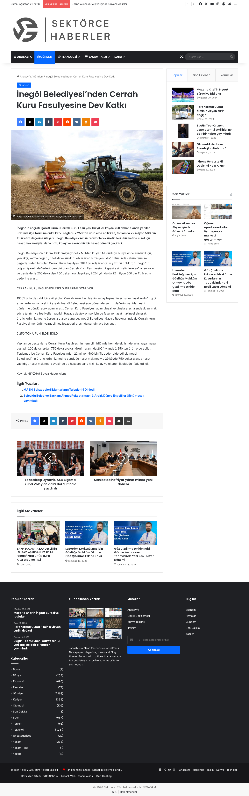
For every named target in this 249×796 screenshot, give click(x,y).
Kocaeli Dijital (100, 769)
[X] (30, 122)
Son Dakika (20, 711)
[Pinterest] (58, 122)
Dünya (17, 675)
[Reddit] (67, 122)
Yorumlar (227, 75)
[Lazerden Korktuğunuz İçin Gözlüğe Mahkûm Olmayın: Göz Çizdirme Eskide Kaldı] (86, 533)
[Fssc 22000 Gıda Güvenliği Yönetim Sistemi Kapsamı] (77, 634)
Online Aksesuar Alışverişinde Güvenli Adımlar (183, 227)
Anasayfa (24, 56)
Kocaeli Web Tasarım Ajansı (77, 776)
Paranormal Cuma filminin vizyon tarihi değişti (211, 111)
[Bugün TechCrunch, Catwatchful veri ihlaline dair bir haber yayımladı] (183, 131)
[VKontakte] (77, 122)
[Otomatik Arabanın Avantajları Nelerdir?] (183, 149)
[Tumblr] (49, 122)
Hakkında (198, 769)
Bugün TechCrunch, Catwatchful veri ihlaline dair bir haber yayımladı (214, 130)
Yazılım (17, 753)
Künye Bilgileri (136, 621)
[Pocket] (95, 122)
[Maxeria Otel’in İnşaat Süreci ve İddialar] (183, 95)
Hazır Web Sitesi (31, 776)
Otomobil (18, 705)
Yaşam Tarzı (97, 56)
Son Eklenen (201, 75)
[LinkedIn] (39, 122)
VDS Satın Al (50, 776)
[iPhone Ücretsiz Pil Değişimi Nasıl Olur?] (183, 167)
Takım (210, 769)
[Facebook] (21, 122)
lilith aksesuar (128, 791)
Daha (118, 56)
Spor (16, 717)
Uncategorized (22, 735)
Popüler (177, 75)
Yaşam (17, 741)
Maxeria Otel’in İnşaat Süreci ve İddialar (212, 92)
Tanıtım (17, 723)
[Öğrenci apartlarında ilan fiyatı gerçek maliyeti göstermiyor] (218, 211)
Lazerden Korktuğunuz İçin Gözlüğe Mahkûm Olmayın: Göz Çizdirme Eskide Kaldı (84, 552)
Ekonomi (18, 681)
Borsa (16, 669)
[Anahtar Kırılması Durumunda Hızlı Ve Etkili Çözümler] (113, 623)
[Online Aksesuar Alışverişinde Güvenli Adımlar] (186, 211)
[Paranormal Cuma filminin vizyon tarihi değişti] (183, 112)
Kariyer (17, 699)
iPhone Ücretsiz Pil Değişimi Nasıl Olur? (211, 164)
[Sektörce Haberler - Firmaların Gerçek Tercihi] (61, 29)
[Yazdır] (128, 421)
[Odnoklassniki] (86, 122)
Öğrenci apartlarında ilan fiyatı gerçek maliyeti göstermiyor (216, 231)
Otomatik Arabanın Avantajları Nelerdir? (211, 146)
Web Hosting (104, 776)
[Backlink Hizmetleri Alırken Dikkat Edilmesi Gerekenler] (113, 634)
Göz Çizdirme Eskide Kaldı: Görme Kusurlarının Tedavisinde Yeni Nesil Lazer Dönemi (134, 554)
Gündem (46, 56)
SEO (114, 791)
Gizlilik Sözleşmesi (138, 615)
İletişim (131, 627)
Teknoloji (69, 56)
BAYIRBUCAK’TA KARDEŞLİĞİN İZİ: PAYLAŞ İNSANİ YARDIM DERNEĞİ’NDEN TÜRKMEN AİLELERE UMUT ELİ (37, 554)
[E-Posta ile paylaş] (119, 421)
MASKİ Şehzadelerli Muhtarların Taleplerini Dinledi (59, 389)
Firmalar (18, 687)
